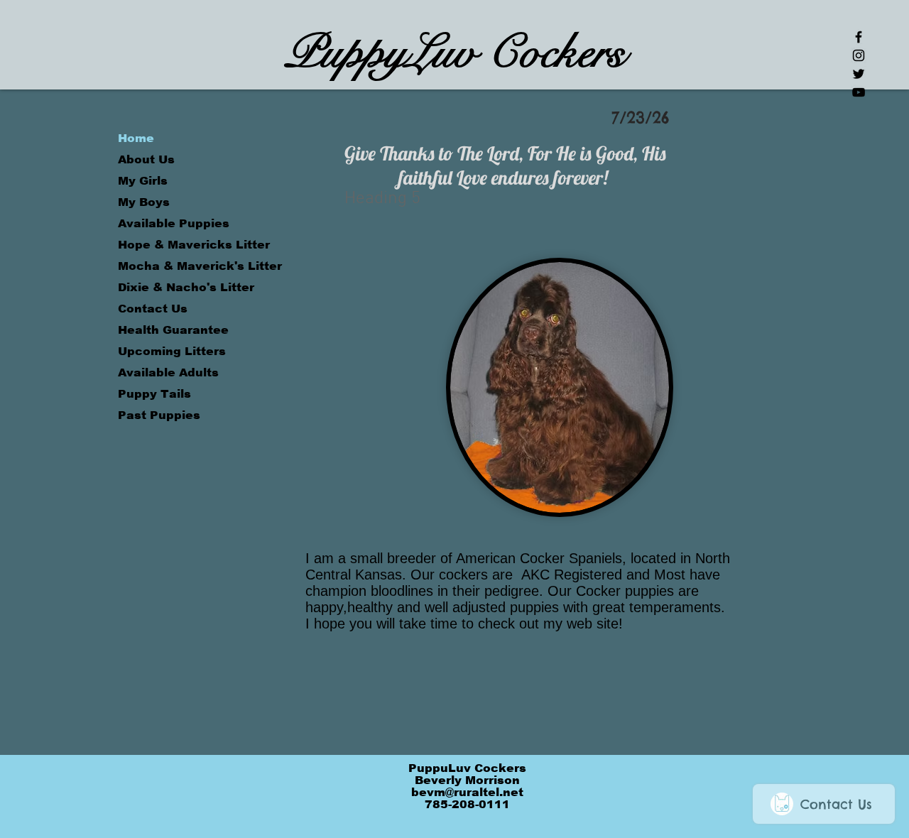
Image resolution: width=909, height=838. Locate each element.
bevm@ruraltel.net (467, 792)
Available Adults (168, 372)
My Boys (144, 202)
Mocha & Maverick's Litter (199, 266)
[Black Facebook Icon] (858, 37)
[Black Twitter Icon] (858, 74)
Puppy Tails (154, 394)
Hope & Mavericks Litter (194, 245)
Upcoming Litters (172, 351)
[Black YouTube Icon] (858, 92)
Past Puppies (159, 415)
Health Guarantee (173, 330)
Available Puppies (173, 223)
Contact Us (152, 309)
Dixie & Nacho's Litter (186, 287)
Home (136, 138)
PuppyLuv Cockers (455, 52)
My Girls (143, 181)
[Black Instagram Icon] (858, 55)
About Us (146, 159)
